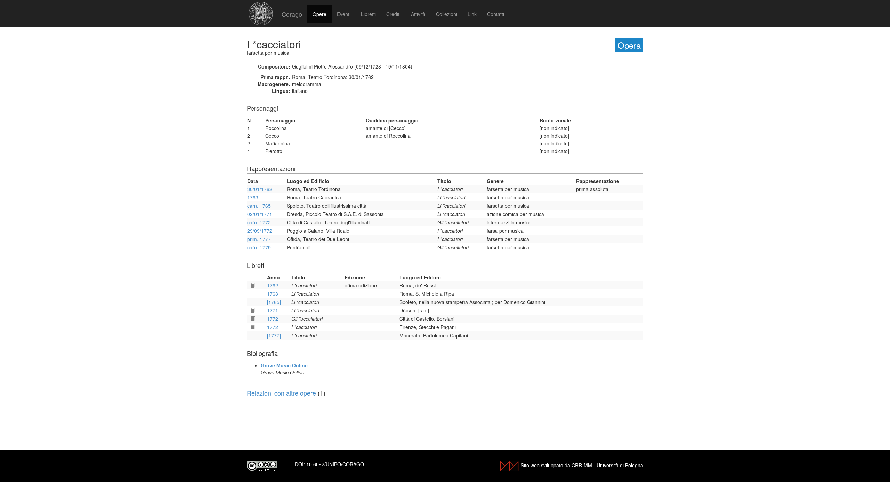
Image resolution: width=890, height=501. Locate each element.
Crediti (393, 13)
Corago (292, 13)
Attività (418, 13)
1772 (272, 318)
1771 (272, 310)
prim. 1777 (259, 239)
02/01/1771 (259, 213)
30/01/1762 (259, 188)
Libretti (368, 13)
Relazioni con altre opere (281, 392)
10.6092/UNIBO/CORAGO (335, 464)
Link (472, 13)
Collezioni (446, 13)
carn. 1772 (259, 222)
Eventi (343, 13)
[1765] (274, 302)
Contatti (495, 13)
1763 (252, 197)
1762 (272, 285)
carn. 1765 (259, 205)
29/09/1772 (259, 230)
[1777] (274, 335)
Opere (319, 13)
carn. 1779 (259, 247)
